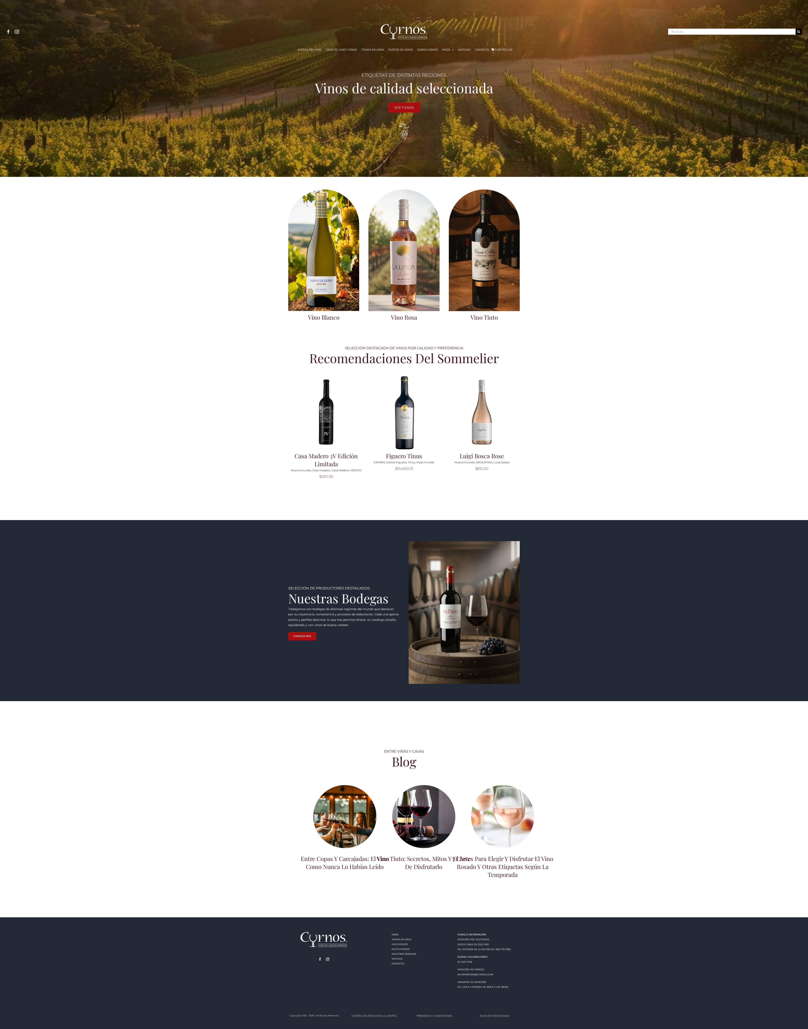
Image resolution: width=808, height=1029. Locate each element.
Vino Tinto (484, 317)
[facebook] (8, 32)
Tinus (333, 462)
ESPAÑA (301, 462)
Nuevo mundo (387, 462)
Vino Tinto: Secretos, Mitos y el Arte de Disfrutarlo (423, 811)
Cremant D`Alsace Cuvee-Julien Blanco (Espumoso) (482, 460)
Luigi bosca (424, 462)
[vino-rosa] (403, 191)
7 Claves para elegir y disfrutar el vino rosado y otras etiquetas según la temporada (502, 809)
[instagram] (17, 32)
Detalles (328, 415)
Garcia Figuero (318, 462)
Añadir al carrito (328, 409)
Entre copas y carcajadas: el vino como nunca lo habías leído (345, 811)
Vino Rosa (404, 317)
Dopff (453, 470)
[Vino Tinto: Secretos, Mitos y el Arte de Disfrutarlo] (423, 816)
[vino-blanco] (323, 191)
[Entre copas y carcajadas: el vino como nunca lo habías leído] (344, 816)
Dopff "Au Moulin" (470, 470)
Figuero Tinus (326, 456)
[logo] (323, 933)
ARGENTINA (406, 462)
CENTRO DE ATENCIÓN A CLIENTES (373, 1015)
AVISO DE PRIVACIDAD (494, 1015)
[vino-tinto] (484, 191)
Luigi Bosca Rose (404, 456)
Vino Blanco (323, 317)
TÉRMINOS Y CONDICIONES (434, 1015)
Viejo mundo (347, 462)
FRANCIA (489, 470)
